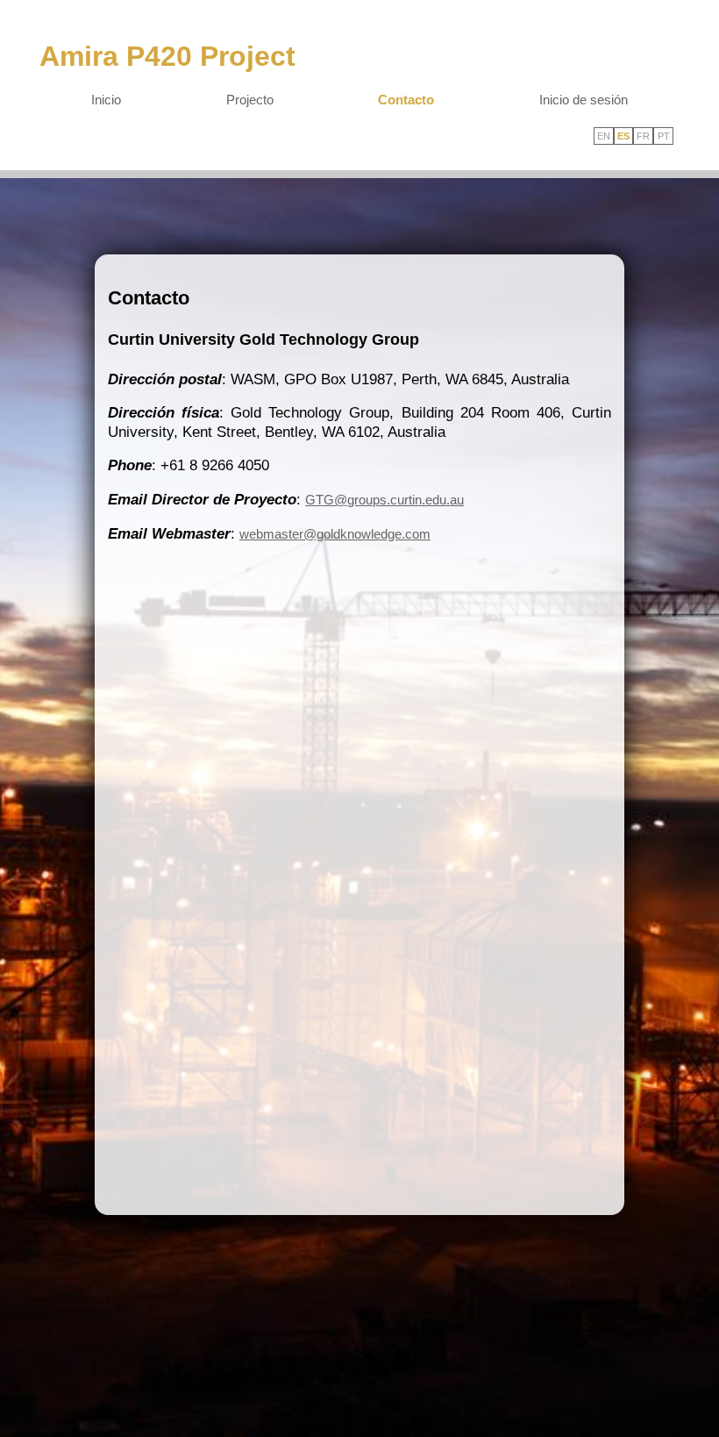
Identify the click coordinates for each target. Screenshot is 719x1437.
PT (664, 136)
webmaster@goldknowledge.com (335, 533)
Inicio (106, 99)
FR (643, 136)
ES (623, 136)
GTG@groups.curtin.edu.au (384, 499)
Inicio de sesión (583, 99)
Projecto (250, 99)
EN (603, 136)
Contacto (406, 99)
